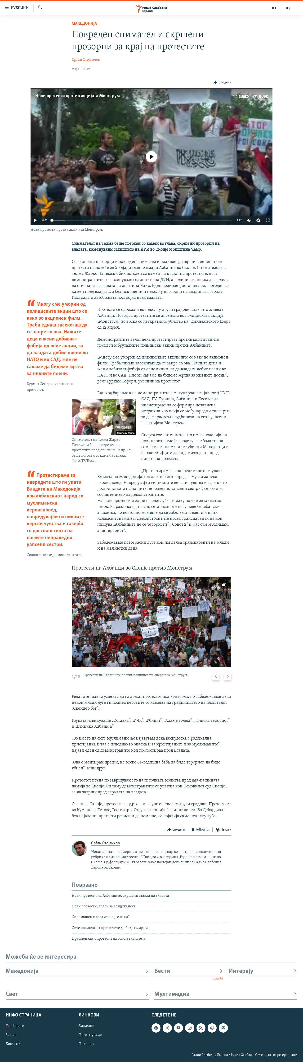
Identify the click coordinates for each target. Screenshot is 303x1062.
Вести (162, 971)
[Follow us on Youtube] (178, 1027)
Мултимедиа (171, 994)
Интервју (241, 971)
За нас (11, 1035)
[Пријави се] (223, 1027)
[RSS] (200, 1027)
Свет (12, 994)
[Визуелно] (274, 8)
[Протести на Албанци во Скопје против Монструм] (151, 622)
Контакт (13, 1044)
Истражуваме (90, 1035)
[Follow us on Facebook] (156, 1027)
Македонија (84, 24)
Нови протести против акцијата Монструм (77, 96)
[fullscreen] (267, 220)
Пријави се (15, 1026)
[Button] (222, 82)
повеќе (217, 978)
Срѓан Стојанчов (86, 60)
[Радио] (288, 8)
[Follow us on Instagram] (189, 1027)
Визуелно (86, 1026)
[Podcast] (212, 1027)
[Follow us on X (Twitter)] (167, 1027)
